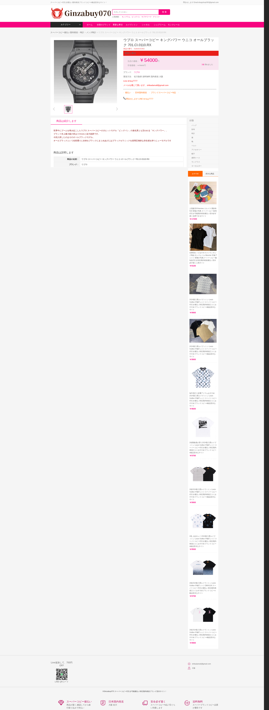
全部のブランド (104, 25)
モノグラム (126, 17)
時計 (82, 32)
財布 (193, 129)
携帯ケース (196, 158)
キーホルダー (197, 166)
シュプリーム (160, 25)
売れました (207, 64)
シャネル (146, 25)
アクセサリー (197, 150)
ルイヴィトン (132, 25)
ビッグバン (136, 17)
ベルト (194, 146)
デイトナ (156, 17)
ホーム (90, 25)
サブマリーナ (147, 17)
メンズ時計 (91, 32)
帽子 (193, 154)
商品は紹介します (66, 121)
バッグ (194, 125)
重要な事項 (118, 25)
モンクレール (174, 25)
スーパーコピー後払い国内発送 (64, 32)
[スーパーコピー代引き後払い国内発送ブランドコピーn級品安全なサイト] (80, 13)
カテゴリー (65, 25)
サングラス (196, 162)
